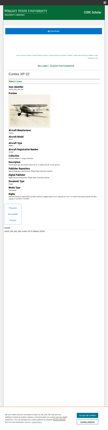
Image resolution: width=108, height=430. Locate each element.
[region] (54, 418)
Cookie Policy (36, 422)
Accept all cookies (87, 415)
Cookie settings (59, 420)
